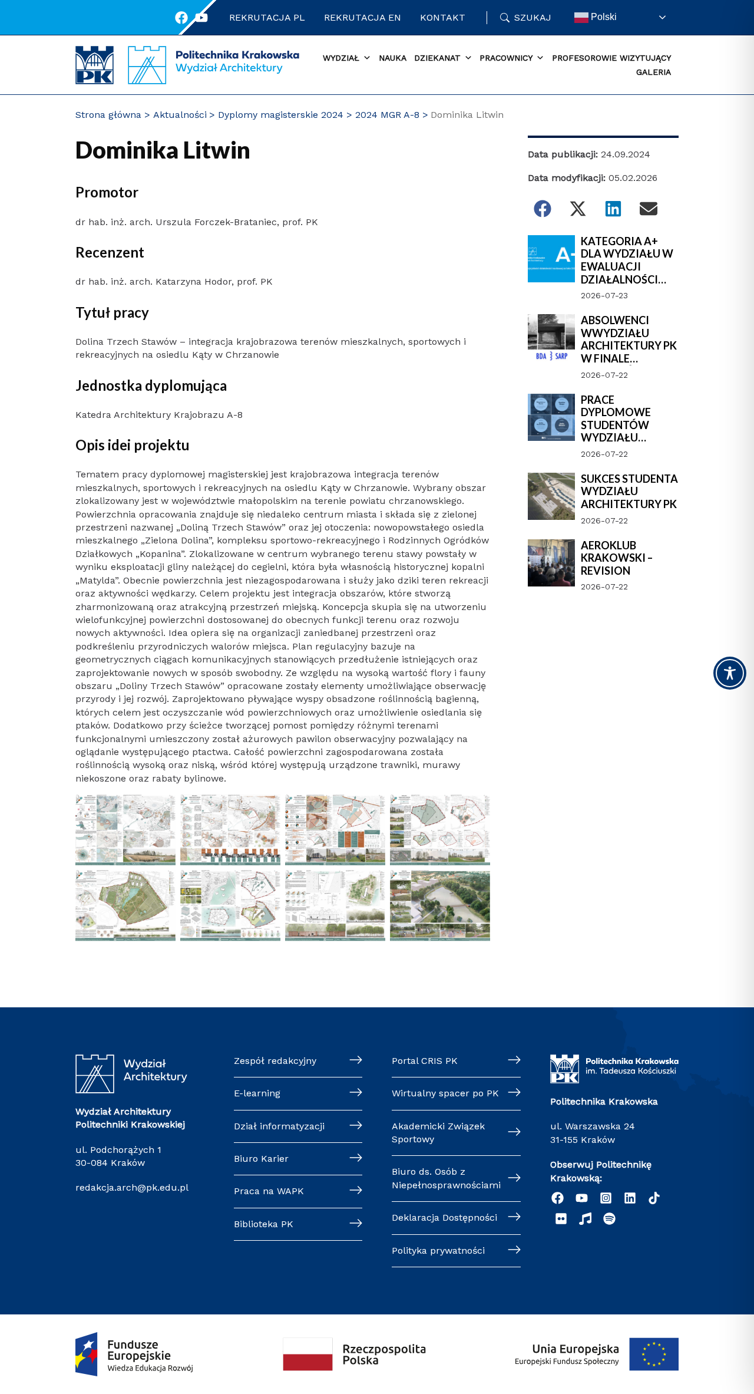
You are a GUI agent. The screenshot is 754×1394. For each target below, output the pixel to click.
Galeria (653, 72)
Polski (602, 17)
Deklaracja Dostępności (444, 1217)
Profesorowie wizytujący (611, 57)
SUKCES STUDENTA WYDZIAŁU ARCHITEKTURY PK (629, 491)
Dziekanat (437, 57)
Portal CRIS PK (425, 1060)
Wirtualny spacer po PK (445, 1093)
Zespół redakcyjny (275, 1060)
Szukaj (532, 17)
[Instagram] (605, 1198)
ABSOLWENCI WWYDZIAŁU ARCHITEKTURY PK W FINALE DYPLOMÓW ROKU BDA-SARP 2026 (629, 339)
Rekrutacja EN (362, 17)
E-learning (257, 1093)
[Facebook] (181, 17)
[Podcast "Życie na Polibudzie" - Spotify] (609, 1218)
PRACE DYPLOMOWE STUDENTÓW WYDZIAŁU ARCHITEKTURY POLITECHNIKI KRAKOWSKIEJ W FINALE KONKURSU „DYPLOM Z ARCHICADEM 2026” (629, 419)
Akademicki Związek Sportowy (438, 1133)
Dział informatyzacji (279, 1126)
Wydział (341, 57)
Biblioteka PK (263, 1224)
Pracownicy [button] (506, 57)
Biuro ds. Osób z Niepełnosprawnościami (446, 1178)
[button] (542, 208)
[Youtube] (201, 17)
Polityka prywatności (438, 1250)
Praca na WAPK (269, 1191)
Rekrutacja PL (267, 17)
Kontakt (442, 17)
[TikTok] (654, 1198)
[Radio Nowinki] (585, 1218)
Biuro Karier (261, 1158)
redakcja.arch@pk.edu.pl (131, 1187)
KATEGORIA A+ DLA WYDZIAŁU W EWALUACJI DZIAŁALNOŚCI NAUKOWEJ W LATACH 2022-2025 (628, 260)
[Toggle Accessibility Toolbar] (730, 673)
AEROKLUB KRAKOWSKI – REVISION (617, 558)
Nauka (392, 57)
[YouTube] (581, 1198)
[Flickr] (561, 1218)
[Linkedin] (630, 1198)
